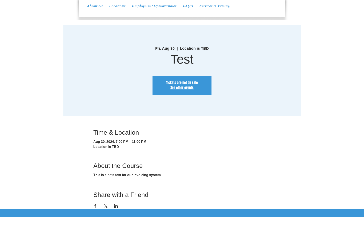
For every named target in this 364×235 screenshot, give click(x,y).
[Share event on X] (106, 206)
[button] (117, 6)
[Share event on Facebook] (95, 206)
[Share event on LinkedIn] (116, 206)
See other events (182, 87)
